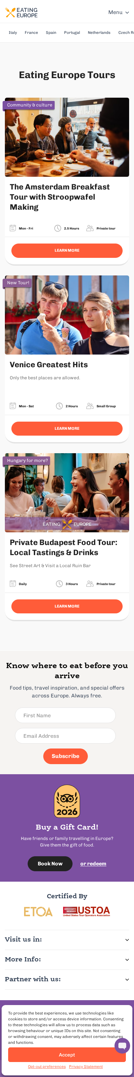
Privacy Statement (86, 1066)
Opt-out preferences (47, 1066)
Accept (67, 1055)
